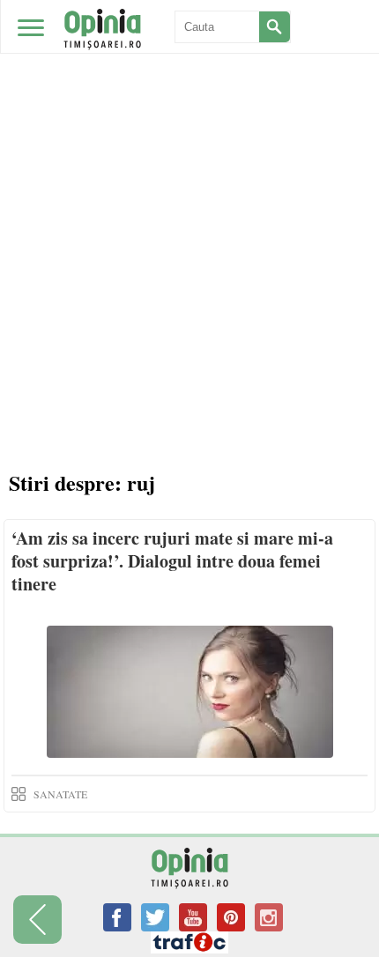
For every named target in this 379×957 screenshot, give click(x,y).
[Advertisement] (189, 198)
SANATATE (60, 794)
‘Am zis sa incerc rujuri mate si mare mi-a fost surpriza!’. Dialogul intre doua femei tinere (172, 561)
